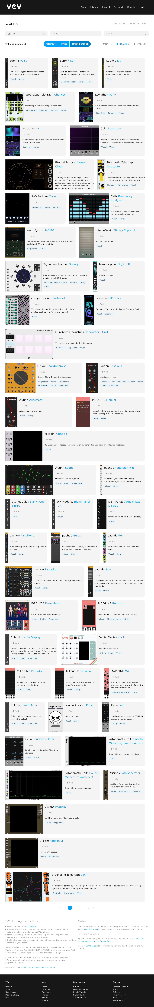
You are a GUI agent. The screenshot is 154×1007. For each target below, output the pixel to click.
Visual (13, 79)
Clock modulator (68, 82)
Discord (45, 1000)
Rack (83, 7)
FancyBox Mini (125, 467)
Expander (109, 314)
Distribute (113, 166)
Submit (14, 60)
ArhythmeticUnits (120, 739)
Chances (60, 94)
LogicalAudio (74, 705)
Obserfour (38, 671)
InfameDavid (104, 230)
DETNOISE (115, 501)
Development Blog (81, 989)
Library (94, 7)
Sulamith (16, 637)
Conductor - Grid (96, 332)
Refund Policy (106, 941)
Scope (69, 467)
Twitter (45, 995)
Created (123, 44)
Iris (37, 128)
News (7, 997)
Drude (41, 365)
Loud (122, 705)
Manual (106, 7)
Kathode (61, 433)
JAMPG (49, 230)
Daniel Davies (108, 637)
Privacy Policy (119, 995)
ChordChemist (56, 365)
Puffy (112, 94)
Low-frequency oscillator (55, 283)
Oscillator (26, 147)
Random (140, 44)
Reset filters (137, 23)
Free (64, 44)
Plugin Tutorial (79, 992)
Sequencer (37, 207)
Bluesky (45, 997)
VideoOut (56, 840)
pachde (109, 467)
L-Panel (88, 705)
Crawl (53, 196)
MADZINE (98, 399)
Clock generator (114, 619)
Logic (110, 653)
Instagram (46, 989)
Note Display (32, 637)
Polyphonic (31, 110)
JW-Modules (39, 196)
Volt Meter (30, 705)
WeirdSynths (35, 230)
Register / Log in (136, 7)
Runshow (118, 603)
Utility (21, 79)
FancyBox (51, 569)
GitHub (76, 987)
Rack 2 (8, 987)
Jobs (115, 997)
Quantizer (43, 110)
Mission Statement (92, 929)
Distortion (100, 113)
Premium (51, 44)
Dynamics (112, 113)
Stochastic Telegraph (39, 94)
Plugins (120, 23)
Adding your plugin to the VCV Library (37, 967)
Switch (102, 653)
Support (118, 7)
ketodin (50, 433)
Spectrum (114, 128)
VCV (7, 982)
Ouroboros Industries (69, 332)
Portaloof (58, 298)
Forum (44, 987)
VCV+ (7, 989)
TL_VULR (123, 264)
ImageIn (60, 806)
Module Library (12, 995)
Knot (121, 637)
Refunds (116, 992)
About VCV (118, 1000)
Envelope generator (120, 692)
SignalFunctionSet (55, 264)
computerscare (41, 298)
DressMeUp (52, 603)
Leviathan (101, 94)
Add (15, 67)
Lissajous (116, 365)
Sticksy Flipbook (124, 230)
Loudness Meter (43, 739)
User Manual (10, 992)
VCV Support (92, 946)
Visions (115, 772)
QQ (127, 671)
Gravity (73, 264)
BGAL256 (37, 603)
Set (72, 60)
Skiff (108, 569)
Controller (60, 348)
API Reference (79, 997)
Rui (120, 535)
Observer (86, 671)
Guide (77, 535)
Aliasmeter (36, 399)
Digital (43, 619)
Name (108, 44)
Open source (80, 44)
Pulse (23, 60)
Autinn (104, 365)
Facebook (46, 992)
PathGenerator (130, 772)
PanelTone (27, 535)
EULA (115, 989)
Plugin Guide (79, 995)
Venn (84, 874)
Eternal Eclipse (65, 162)
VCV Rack (31, 927)
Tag (119, 60)
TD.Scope (115, 298)
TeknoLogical (107, 264)
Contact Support (120, 987)
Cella (103, 128)
